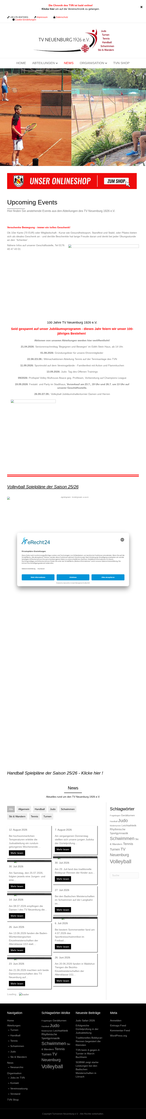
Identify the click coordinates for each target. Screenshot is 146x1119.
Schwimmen (68, 809)
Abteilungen (43, 63)
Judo (53, 809)
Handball (40, 809)
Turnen (47, 816)
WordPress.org (118, 1035)
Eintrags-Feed (118, 1025)
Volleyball (120, 861)
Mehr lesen (18, 853)
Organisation (92, 63)
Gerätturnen (128, 815)
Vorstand (15, 1093)
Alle (11, 809)
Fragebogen (115, 815)
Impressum (42, 17)
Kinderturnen (115, 826)
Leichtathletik (129, 825)
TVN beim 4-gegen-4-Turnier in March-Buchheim (88, 1054)
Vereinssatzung (19, 1088)
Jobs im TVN (17, 1077)
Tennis (34, 816)
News (69, 63)
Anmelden (115, 1020)
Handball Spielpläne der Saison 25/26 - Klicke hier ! (55, 773)
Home (21, 63)
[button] (142, 7)
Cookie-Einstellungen (25, 19)
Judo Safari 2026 (85, 1020)
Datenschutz (62, 17)
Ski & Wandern (17, 816)
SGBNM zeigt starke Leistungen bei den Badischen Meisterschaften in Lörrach (87, 1069)
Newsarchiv (16, 1067)
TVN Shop (121, 63)
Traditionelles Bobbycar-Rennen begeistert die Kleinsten (89, 1041)
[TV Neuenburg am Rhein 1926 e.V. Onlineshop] (72, 180)
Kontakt (14, 1083)
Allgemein (23, 809)
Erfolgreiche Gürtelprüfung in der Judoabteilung (87, 1029)
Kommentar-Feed (120, 1030)
